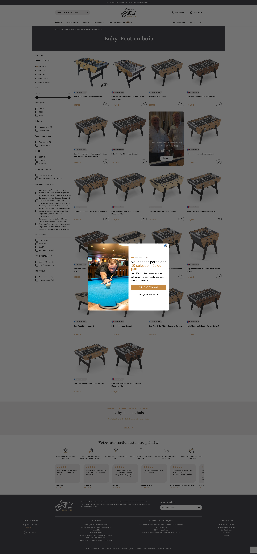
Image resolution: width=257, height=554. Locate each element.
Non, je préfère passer (148, 294)
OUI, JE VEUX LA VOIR (149, 287)
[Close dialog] (166, 246)
